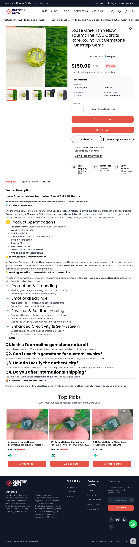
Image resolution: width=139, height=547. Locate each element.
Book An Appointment (118, 139)
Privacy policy (93, 504)
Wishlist (70, 496)
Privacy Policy (114, 541)
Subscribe (121, 507)
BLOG (66, 11)
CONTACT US (81, 11)
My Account (72, 487)
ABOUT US (97, 11)
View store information (88, 156)
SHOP (54, 11)
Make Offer (87, 139)
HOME (44, 11)
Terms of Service (94, 500)
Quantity (76, 103)
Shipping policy (93, 509)
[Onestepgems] (15, 11)
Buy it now (102, 130)
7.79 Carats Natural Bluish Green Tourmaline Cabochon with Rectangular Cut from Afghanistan (68, 443)
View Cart (71, 492)
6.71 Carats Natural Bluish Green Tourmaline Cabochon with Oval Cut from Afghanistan (26, 443)
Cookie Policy (128, 541)
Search (90, 490)
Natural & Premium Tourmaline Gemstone (25, 19)
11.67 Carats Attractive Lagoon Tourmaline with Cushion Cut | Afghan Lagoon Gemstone (108, 443)
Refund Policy (93, 495)
